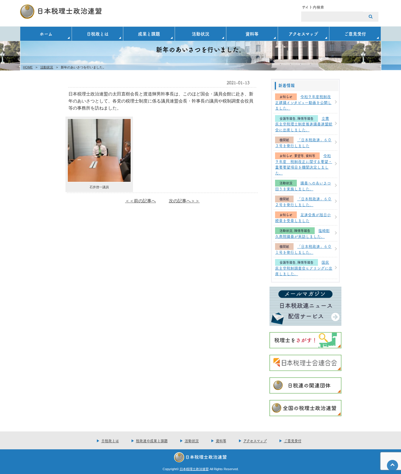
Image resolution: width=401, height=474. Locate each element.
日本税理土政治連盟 (194, 469)
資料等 (252, 34)
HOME (28, 67)
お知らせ (285, 97)
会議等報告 (287, 118)
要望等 (299, 156)
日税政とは (98, 34)
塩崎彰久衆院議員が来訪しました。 (302, 233)
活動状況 (200, 34)
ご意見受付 (355, 34)
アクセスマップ (303, 34)
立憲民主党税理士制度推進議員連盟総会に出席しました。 (303, 123)
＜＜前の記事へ (140, 200)
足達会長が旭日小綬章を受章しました (303, 217)
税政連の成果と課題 (152, 440)
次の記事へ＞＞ (184, 200)
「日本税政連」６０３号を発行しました (303, 142)
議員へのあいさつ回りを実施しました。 (303, 185)
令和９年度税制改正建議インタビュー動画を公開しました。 (303, 102)
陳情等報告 (305, 118)
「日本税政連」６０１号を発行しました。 (303, 249)
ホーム (46, 34)
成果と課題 (149, 34)
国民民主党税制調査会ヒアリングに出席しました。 (303, 267)
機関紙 (284, 140)
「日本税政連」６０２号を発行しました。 (303, 201)
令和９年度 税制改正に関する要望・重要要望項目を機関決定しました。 (303, 164)
